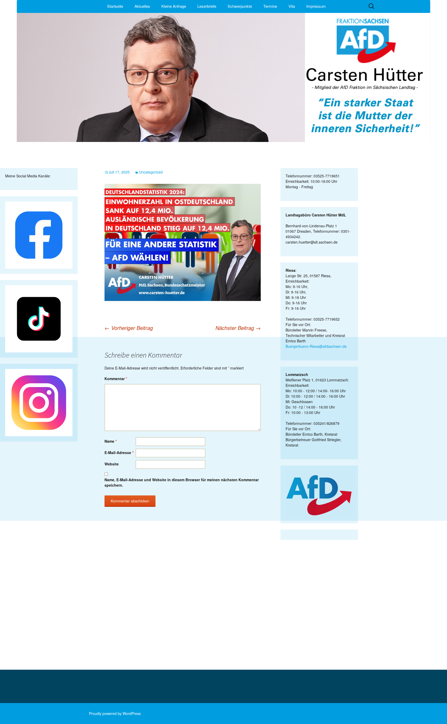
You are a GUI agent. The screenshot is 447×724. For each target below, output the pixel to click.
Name (111, 441)
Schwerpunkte (240, 6)
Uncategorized (151, 172)
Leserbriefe (206, 6)
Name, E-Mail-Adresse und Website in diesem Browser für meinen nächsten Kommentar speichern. (182, 482)
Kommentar (116, 378)
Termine (270, 6)
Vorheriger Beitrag (129, 327)
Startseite (115, 6)
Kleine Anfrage (173, 6)
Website (112, 463)
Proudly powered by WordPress (115, 713)
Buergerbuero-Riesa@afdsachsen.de (316, 346)
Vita (291, 6)
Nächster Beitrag (238, 327)
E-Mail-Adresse (119, 452)
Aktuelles (142, 6)
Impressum (316, 6)
